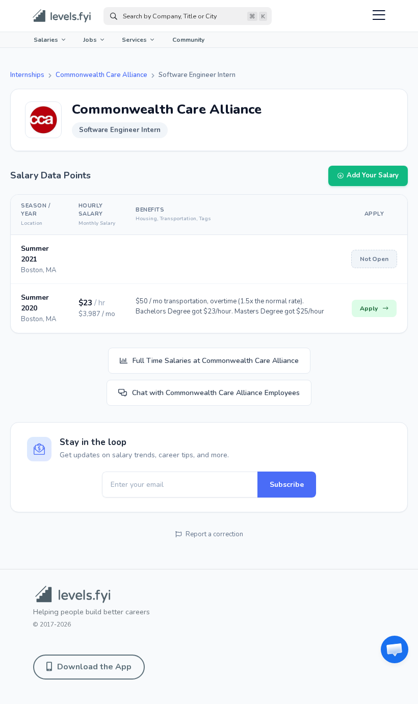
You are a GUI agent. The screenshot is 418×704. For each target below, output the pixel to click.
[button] (394, 649)
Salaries (46, 40)
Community (188, 40)
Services (134, 40)
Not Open (374, 259)
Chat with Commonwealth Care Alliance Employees (216, 393)
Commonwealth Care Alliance (101, 75)
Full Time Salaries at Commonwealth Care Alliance (216, 361)
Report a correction (214, 534)
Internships (27, 75)
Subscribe (287, 484)
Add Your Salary (373, 175)
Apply (369, 308)
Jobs (90, 40)
